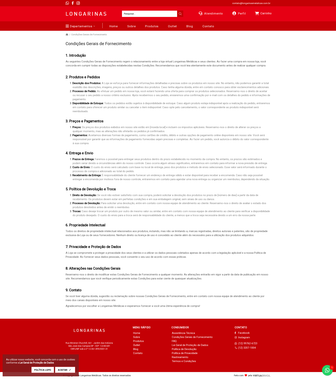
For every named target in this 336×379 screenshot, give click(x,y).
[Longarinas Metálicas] (86, 14)
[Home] (67, 34)
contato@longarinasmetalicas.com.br (251, 3)
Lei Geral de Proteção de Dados (190, 345)
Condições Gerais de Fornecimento (192, 337)
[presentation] (180, 14)
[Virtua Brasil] (261, 375)
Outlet (136, 345)
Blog (135, 349)
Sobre (136, 337)
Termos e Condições (184, 361)
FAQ (174, 341)
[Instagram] (78, 3)
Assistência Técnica (183, 333)
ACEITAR (63, 370)
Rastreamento (180, 357)
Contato (138, 353)
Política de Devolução (184, 349)
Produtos (138, 341)
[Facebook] (73, 3)
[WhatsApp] (67, 3)
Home (136, 333)
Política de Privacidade (185, 353)
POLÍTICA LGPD (42, 370)
